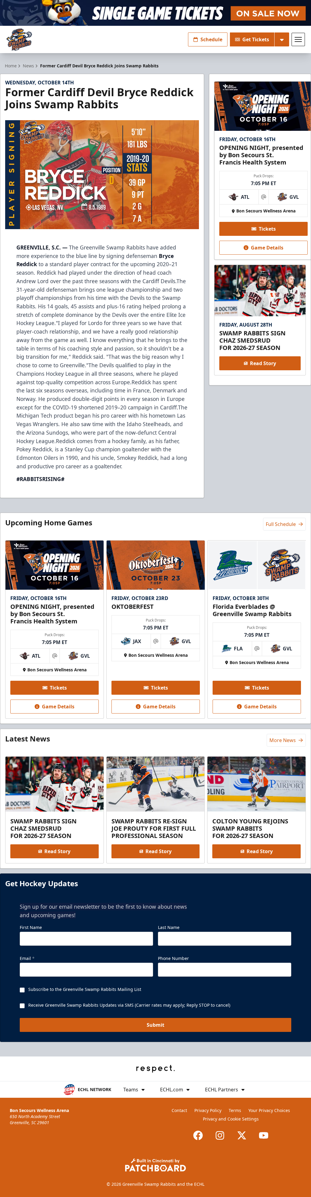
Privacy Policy (207, 1110)
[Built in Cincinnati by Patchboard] (155, 1165)
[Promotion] (155, 13)
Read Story (263, 363)
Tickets (267, 228)
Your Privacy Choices (269, 1110)
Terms (235, 1110)
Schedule (211, 39)
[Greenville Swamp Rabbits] (19, 39)
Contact (179, 1110)
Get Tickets (255, 39)
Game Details (267, 247)
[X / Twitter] (241, 1135)
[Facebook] (198, 1135)
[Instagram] (219, 1135)
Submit (155, 1025)
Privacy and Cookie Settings (231, 1119)
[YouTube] (263, 1135)
